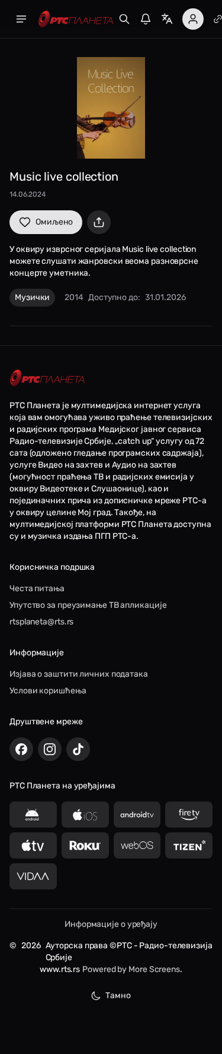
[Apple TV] (33, 845)
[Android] (33, 814)
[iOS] (85, 814)
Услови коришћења (47, 691)
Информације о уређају (111, 924)
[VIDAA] (33, 876)
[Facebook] (21, 749)
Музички (32, 297)
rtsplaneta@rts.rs (41, 622)
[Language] (167, 19)
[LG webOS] (137, 845)
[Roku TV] (85, 845)
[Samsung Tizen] (189, 845)
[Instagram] (50, 749)
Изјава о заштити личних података (78, 674)
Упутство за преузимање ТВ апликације (87, 605)
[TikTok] (78, 749)
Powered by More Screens (131, 969)
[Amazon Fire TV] (189, 814)
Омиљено (54, 222)
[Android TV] (137, 814)
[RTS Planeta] (76, 19)
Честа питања (37, 588)
